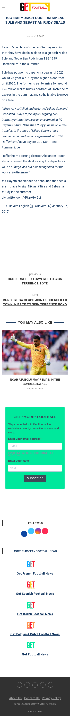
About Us (15, 698)
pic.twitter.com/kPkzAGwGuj (21, 197)
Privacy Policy (51, 698)
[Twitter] (27, 685)
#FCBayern (9, 181)
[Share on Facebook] (30, 251)
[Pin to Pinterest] (42, 251)
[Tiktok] (50, 685)
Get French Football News (35, 573)
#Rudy (6, 192)
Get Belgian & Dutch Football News (35, 634)
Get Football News (35, 654)
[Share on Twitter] (36, 251)
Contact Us (32, 698)
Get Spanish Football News (35, 593)
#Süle (41, 186)
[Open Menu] (3, 6)
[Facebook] (19, 685)
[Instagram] (35, 685)
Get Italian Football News (35, 614)
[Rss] (43, 685)
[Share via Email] (48, 251)
